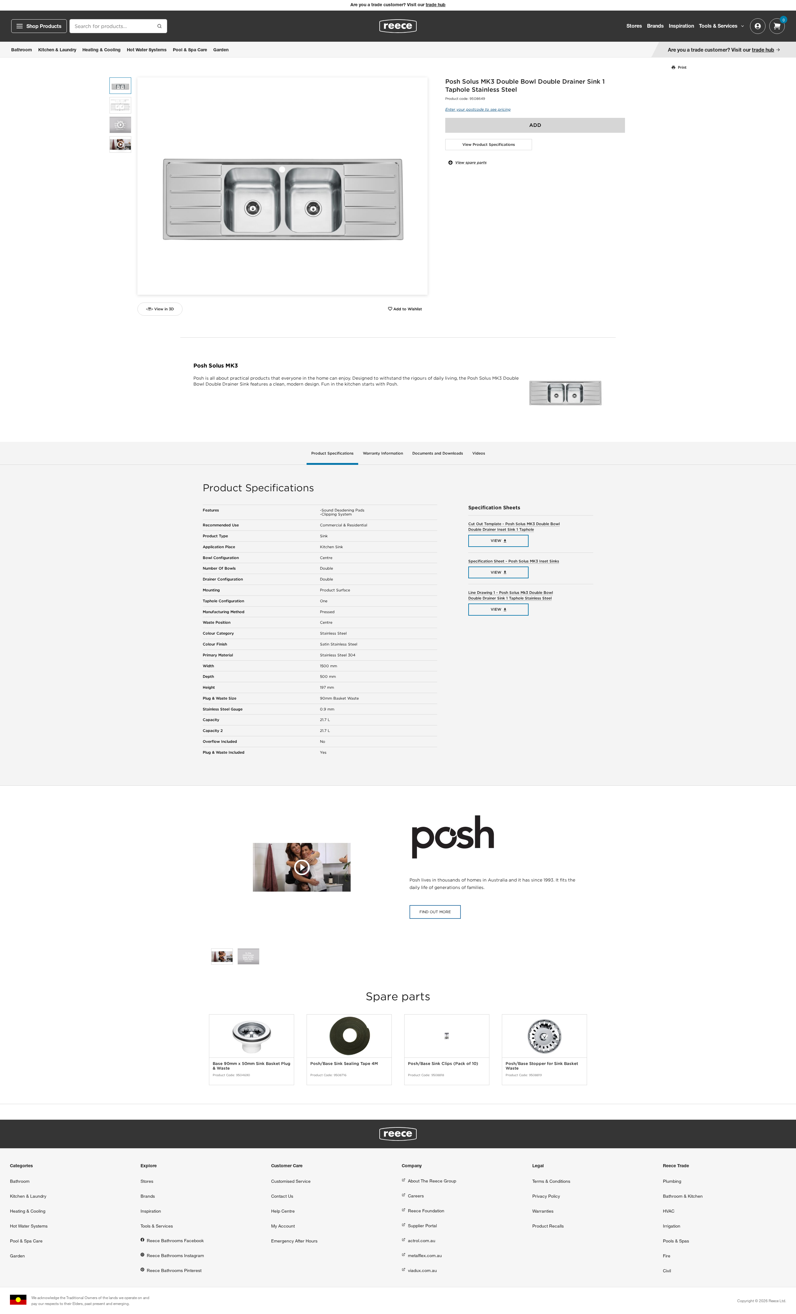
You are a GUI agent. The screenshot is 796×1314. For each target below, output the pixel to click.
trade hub (436, 5)
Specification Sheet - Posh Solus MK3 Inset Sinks (513, 561)
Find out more (435, 911)
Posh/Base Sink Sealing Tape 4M (344, 1063)
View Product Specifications (488, 144)
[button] (421, 186)
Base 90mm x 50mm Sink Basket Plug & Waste (251, 1066)
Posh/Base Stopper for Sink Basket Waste (542, 1066)
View (496, 540)
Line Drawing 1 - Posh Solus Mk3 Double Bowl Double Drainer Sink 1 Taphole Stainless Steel (510, 595)
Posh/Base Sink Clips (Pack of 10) (443, 1063)
